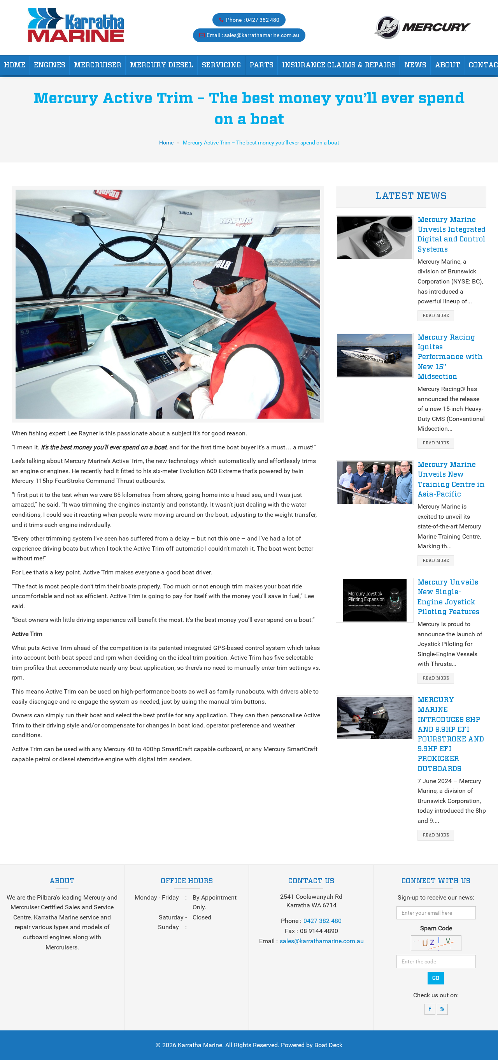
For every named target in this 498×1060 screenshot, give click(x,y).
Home (14, 65)
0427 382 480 (262, 20)
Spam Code (436, 928)
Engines (49, 65)
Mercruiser (97, 65)
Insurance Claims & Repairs (339, 65)
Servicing (221, 65)
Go (435, 978)
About (447, 65)
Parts (261, 65)
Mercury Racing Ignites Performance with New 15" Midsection (450, 357)
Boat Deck (328, 1045)
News (415, 65)
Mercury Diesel (161, 65)
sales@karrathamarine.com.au (261, 35)
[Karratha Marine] (75, 27)
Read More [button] (436, 316)
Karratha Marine (200, 1045)
